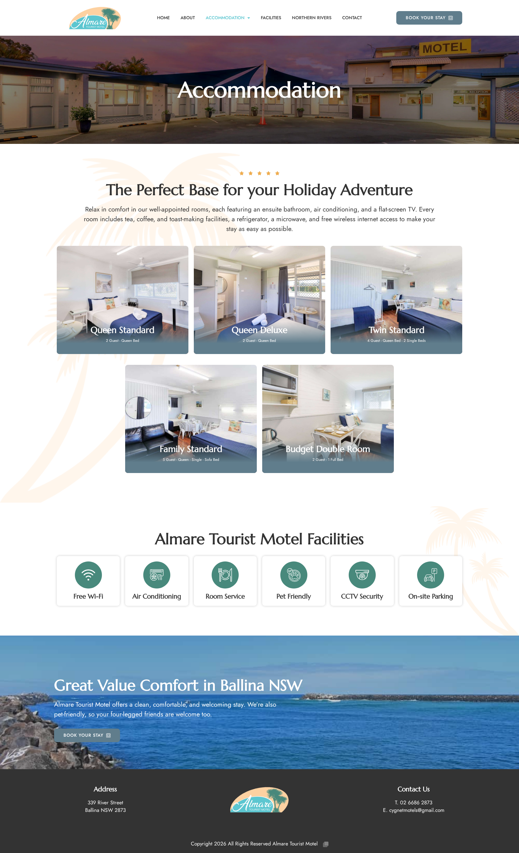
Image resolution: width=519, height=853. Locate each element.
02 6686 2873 (416, 802)
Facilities (271, 18)
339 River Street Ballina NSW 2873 (105, 806)
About (188, 18)
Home (163, 18)
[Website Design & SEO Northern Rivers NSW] (325, 844)
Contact (352, 18)
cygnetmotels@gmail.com (416, 810)
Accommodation (225, 18)
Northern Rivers (311, 18)
